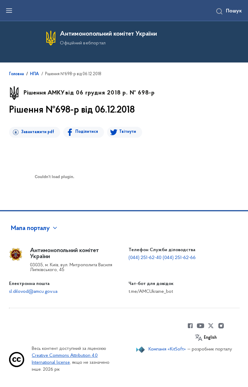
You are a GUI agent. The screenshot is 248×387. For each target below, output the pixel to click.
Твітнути (127, 132)
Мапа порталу (30, 228)
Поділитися (86, 132)
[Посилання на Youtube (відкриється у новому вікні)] (200, 325)
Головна (16, 74)
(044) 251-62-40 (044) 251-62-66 (162, 257)
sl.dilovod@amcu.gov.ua (33, 291)
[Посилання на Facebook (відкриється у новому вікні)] (190, 325)
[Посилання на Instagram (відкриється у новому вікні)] (221, 325)
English (210, 338)
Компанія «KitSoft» (167, 349)
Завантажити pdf (37, 132)
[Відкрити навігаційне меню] (9, 11)
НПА (34, 74)
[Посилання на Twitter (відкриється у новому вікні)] (210, 325)
